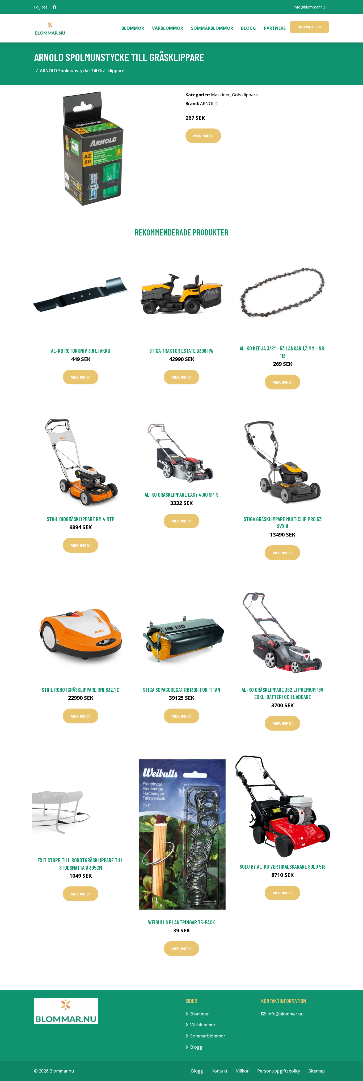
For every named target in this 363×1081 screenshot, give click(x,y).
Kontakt (219, 1071)
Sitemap (317, 1071)
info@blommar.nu (309, 7)
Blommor (132, 28)
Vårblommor (167, 28)
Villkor (242, 1071)
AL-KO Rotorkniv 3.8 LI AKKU (80, 350)
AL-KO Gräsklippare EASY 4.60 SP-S (181, 494)
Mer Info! (203, 135)
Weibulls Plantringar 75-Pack (181, 922)
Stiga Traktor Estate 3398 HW (181, 350)
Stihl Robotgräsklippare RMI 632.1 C (80, 689)
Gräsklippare (245, 95)
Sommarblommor (212, 28)
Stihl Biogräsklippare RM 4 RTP (81, 519)
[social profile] (54, 7)
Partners (275, 28)
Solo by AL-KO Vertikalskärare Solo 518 (283, 866)
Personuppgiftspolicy (278, 1071)
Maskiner (220, 95)
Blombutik (309, 26)
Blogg (248, 28)
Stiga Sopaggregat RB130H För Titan (181, 689)
